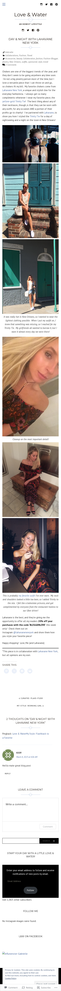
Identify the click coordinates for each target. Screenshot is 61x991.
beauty (19, 58)
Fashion (22, 55)
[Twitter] (46, 4)
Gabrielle (9, 52)
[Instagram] (41, 4)
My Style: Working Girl (29, 706)
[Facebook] (51, 4)
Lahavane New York (12, 90)
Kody (19, 752)
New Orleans (15, 61)
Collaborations (11, 55)
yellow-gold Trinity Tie (13, 101)
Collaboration (29, 58)
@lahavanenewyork (23, 632)
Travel (29, 55)
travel (45, 61)
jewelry (5, 61)
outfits (24, 61)
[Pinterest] (56, 4)
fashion (39, 58)
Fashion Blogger (50, 58)
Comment (48, 826)
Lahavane (49, 112)
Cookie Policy (10, 978)
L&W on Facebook (30, 936)
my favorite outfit (27, 595)
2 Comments (10, 64)
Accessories (10, 58)
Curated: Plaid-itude (32, 698)
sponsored (32, 61)
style (40, 61)
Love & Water (30, 15)
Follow (30, 890)
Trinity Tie (35, 116)
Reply (8, 773)
